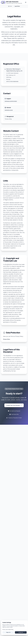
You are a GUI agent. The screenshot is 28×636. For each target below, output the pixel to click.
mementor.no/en (9, 110)
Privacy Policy (6, 339)
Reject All (8, 632)
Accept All (21, 632)
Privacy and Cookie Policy (7, 629)
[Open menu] (25, 2)
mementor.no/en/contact (11, 101)
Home (10, 6)
